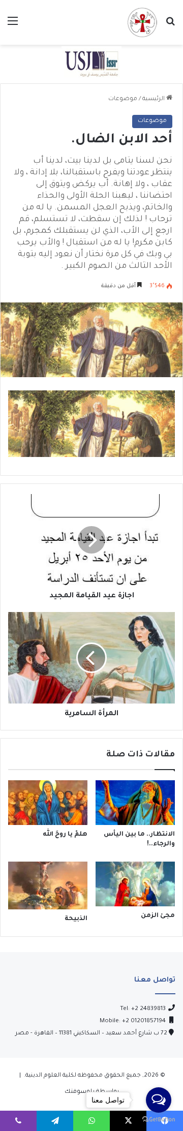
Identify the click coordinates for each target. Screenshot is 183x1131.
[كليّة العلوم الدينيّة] (142, 22)
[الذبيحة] (47, 885)
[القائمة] (13, 26)
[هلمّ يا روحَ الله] (47, 802)
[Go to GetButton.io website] (158, 1120)
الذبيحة (76, 919)
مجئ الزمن (158, 916)
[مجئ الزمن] (135, 884)
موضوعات (122, 99)
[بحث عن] (170, 26)
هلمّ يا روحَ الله (65, 834)
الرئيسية (154, 99)
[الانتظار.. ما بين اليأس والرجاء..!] (135, 802)
